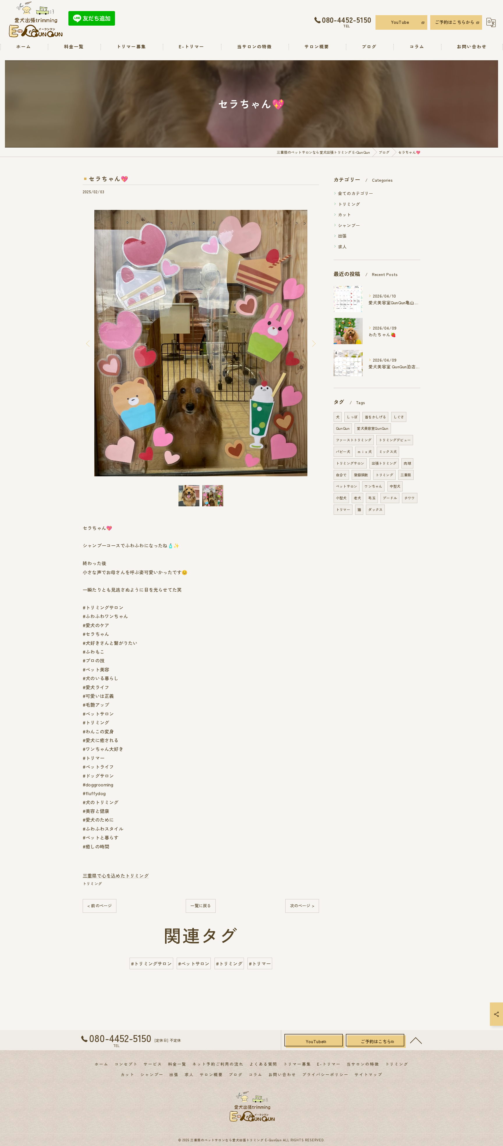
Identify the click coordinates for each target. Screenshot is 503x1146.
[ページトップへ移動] (416, 1040)
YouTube (400, 22)
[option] (201, 343)
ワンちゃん (373, 486)
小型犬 (341, 497)
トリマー (343, 509)
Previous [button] (88, 343)
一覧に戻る (200, 905)
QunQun (343, 428)
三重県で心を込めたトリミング (116, 875)
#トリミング (229, 963)
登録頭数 (361, 474)
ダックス (375, 509)
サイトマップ (368, 1074)
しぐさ (399, 416)
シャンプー (349, 225)
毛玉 (371, 497)
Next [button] (313, 343)
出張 (342, 236)
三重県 (406, 474)
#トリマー (260, 963)
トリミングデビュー (395, 439)
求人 (342, 246)
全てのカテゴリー (355, 193)
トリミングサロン (350, 463)
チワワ (409, 497)
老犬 (357, 497)
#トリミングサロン (151, 963)
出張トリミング (384, 463)
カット (344, 214)
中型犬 (395, 486)
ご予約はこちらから (455, 22)
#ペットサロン (193, 963)
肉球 (407, 463)
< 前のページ (99, 905)
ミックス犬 (388, 451)
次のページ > (302, 905)
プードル (390, 497)
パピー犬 (343, 451)
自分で (341, 474)
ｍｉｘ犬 (364, 451)
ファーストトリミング (353, 439)
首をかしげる (375, 416)
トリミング (92, 883)
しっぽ (352, 416)
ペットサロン (346, 486)
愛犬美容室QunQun (372, 428)
